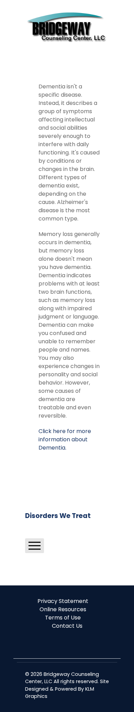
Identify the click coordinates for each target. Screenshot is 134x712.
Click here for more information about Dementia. (64, 439)
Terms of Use (63, 618)
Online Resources (63, 609)
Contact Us (67, 626)
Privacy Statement (62, 601)
